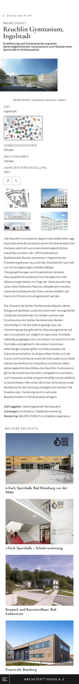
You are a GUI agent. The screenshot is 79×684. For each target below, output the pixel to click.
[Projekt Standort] (23, 128)
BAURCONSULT (14, 23)
